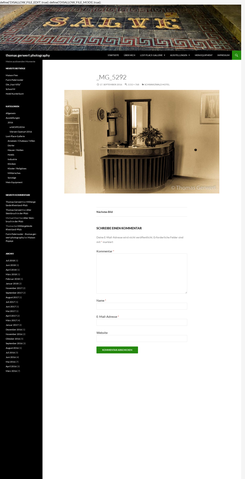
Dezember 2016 (14, 329)
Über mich (129, 55)
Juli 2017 (10, 301)
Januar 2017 (12, 324)
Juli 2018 (10, 260)
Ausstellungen (178, 55)
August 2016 (12, 347)
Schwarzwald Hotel (157, 84)
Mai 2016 (10, 361)
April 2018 (11, 269)
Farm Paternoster (14, 79)
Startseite (113, 55)
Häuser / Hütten (16, 150)
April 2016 (11, 366)
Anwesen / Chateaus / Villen (21, 140)
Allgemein (11, 113)
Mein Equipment (203, 55)
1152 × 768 (133, 84)
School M (10, 89)
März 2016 (11, 371)
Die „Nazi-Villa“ (13, 84)
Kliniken (12, 163)
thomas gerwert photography (28, 55)
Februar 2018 (13, 278)
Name (101, 300)
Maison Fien (12, 75)
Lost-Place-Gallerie (151, 55)
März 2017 (11, 320)
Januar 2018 (12, 283)
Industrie (12, 159)
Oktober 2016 (13, 338)
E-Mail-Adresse (107, 316)
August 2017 (12, 297)
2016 (10, 122)
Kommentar (105, 251)
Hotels (11, 154)
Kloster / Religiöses (17, 168)
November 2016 (14, 334)
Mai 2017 (10, 311)
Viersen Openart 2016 (21, 131)
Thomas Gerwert (14, 201)
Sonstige (12, 177)
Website (102, 332)
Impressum (223, 55)
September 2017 (14, 292)
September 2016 (14, 343)
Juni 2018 (11, 265)
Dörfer (11, 145)
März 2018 (11, 274)
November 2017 (14, 288)
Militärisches (14, 173)
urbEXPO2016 (17, 127)
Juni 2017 (11, 306)
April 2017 (11, 315)
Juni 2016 (11, 357)
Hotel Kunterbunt (15, 93)
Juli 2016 (10, 352)
